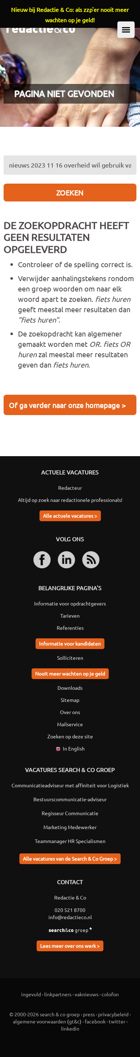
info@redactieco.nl (70, 917)
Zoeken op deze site (70, 736)
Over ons (70, 712)
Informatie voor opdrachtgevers (70, 603)
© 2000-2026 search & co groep (44, 1014)
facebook (95, 1021)
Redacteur (70, 487)
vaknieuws (86, 994)
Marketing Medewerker (70, 827)
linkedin (70, 1028)
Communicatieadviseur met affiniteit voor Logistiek (70, 785)
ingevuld (31, 994)
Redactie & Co (70, 897)
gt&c (74, 1021)
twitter (117, 1021)
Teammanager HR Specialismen (70, 841)
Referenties (70, 627)
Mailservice (70, 724)
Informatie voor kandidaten (70, 643)
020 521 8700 (70, 910)
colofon (110, 994)
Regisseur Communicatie (70, 813)
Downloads (70, 687)
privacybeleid (113, 1014)
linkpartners (57, 994)
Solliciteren (70, 657)
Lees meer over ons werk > (70, 945)
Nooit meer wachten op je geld (70, 673)
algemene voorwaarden (39, 1021)
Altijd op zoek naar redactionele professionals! (70, 500)
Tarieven (70, 615)
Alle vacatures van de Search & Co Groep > (70, 858)
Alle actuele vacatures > (70, 515)
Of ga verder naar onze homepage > (67, 404)
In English (74, 748)
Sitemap (70, 700)
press (89, 1014)
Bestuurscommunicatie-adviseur (70, 799)
